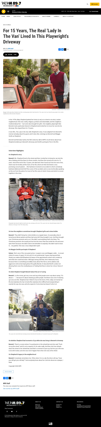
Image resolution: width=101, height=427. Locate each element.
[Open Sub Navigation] (11, 16)
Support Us (59, 407)
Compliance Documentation (84, 406)
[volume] (8, 11)
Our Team (37, 406)
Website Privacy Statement (84, 407)
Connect (56, 16)
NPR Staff (10, 48)
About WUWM (46, 16)
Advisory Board (39, 407)
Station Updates (39, 408)
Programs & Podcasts (31, 16)
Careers (58, 406)
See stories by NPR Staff (11, 388)
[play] (3, 11)
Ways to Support (68, 16)
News (8, 16)
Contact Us (59, 404)
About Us (37, 404)
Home (3, 16)
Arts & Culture (7, 25)
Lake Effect (17, 16)
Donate (95, 4)
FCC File (79, 404)
